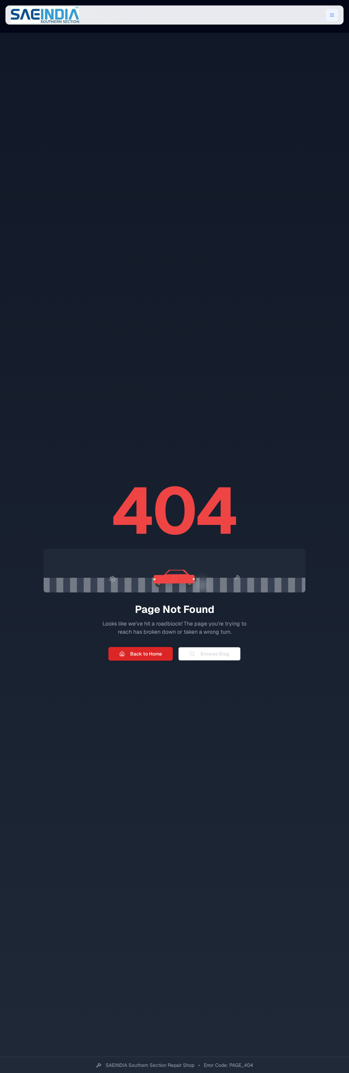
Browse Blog (214, 654)
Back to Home (146, 654)
